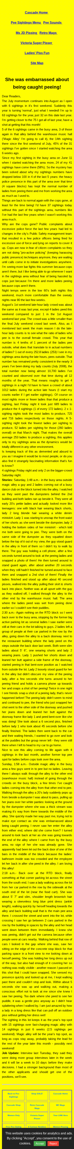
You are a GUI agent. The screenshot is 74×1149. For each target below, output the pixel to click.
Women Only (13, 1115)
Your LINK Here (60, 1115)
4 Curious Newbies (37, 1127)
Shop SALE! (37, 1094)
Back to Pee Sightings (13, 1095)
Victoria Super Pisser (37, 1117)
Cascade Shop (14, 1105)
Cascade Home (60, 1094)
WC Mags (60, 1105)
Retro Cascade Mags (37, 1106)
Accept (40, 1143)
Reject (53, 1143)
